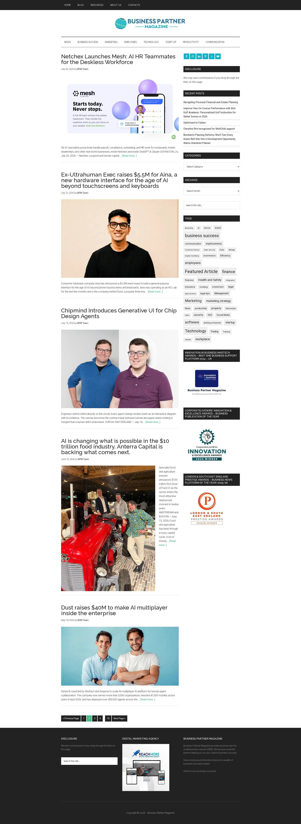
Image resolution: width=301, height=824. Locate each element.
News (187, 308)
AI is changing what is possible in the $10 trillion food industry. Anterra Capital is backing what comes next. (115, 446)
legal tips (205, 293)
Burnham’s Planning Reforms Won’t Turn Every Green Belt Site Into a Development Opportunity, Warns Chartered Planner (209, 139)
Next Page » (119, 718)
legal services (190, 294)
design (232, 250)
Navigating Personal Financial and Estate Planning (211, 102)
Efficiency (225, 255)
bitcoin (207, 228)
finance (228, 271)
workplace (202, 339)
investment (218, 287)
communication (193, 243)
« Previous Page (71, 718)
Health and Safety (209, 280)
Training (226, 332)
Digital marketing (192, 256)
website (188, 340)
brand (218, 228)
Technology (195, 331)
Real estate (231, 308)
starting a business (212, 323)
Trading (214, 331)
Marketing (193, 301)
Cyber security (209, 250)
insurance (190, 287)
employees (193, 263)
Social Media (223, 315)
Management (221, 293)
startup (230, 322)
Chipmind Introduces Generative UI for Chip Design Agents (119, 313)
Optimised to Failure (194, 122)
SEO (210, 315)
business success (202, 235)
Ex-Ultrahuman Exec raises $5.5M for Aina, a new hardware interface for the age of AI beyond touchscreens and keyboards (119, 180)
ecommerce (209, 255)
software (192, 322)
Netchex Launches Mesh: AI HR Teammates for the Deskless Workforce (118, 59)
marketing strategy (218, 301)
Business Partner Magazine (150, 23)
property (216, 308)
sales (187, 315)
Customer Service (192, 250)
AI (199, 228)
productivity (201, 308)
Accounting (189, 228)
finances (189, 280)
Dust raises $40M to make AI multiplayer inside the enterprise (114, 610)
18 (108, 718)
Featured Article (201, 271)
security (198, 314)
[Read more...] (129, 155)
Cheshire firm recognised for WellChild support (209, 128)
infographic (230, 280)
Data (222, 250)
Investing (204, 287)
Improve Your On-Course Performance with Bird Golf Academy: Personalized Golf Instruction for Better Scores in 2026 (209, 112)
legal (230, 286)
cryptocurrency (214, 243)
